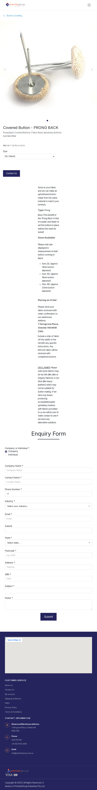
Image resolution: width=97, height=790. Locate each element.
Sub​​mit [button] (48, 616)
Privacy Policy (11, 707)
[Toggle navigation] (89, 5)
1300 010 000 (16, 740)
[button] (5, 69)
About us (9, 685)
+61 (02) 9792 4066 (19, 744)
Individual (13, 454)
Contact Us (11, 173)
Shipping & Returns (13, 698)
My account (10, 694)
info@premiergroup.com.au (22, 753)
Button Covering (14, 15)
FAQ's (7, 703)
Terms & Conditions (13, 712)
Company (13, 451)
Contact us (9, 689)
